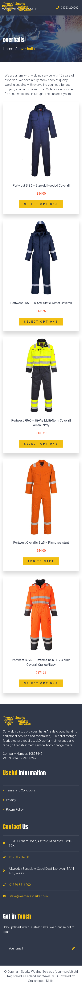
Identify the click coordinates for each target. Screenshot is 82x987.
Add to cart (41, 561)
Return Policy (15, 809)
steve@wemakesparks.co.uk (28, 896)
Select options (41, 204)
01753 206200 (19, 857)
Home (8, 48)
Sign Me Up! (73, 948)
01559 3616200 (20, 885)
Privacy (11, 800)
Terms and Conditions (20, 790)
